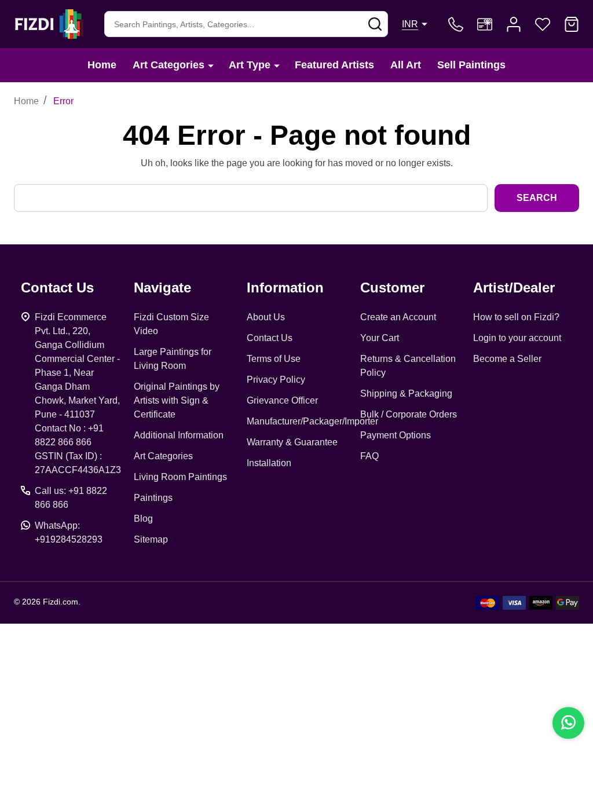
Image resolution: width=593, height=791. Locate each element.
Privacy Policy (276, 379)
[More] (211, 65)
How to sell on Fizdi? (516, 317)
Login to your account (517, 338)
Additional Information (179, 435)
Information (285, 287)
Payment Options (395, 435)
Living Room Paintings (180, 477)
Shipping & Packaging (406, 393)
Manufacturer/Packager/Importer (312, 421)
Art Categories (168, 65)
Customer (392, 287)
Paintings (153, 498)
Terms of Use (274, 359)
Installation (269, 463)
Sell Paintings (471, 65)
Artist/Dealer (514, 287)
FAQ (369, 456)
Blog (143, 518)
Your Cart (379, 338)
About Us (266, 317)
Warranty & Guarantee (292, 442)
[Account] (513, 24)
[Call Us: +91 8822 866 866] (455, 24)
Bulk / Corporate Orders (408, 414)
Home (101, 65)
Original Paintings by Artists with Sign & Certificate (176, 400)
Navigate (162, 287)
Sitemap (151, 539)
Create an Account (398, 317)
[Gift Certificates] (484, 24)
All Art (405, 65)
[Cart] (571, 24)
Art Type (249, 65)
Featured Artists (334, 65)
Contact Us (269, 338)
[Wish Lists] (542, 24)
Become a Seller (507, 359)
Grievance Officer (282, 400)
